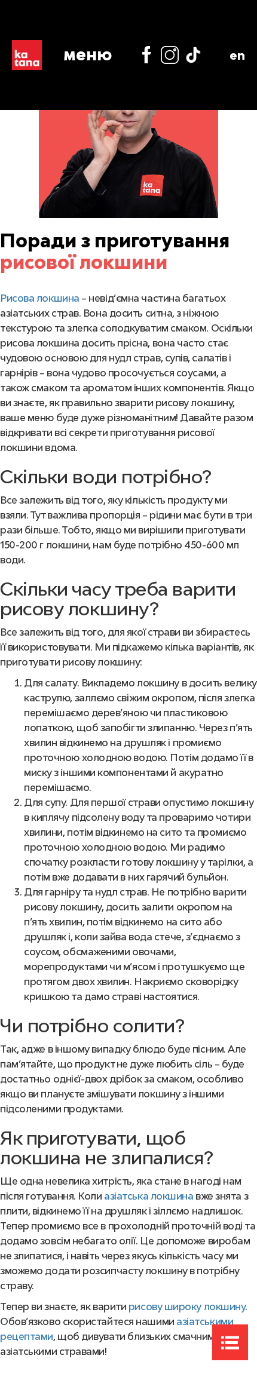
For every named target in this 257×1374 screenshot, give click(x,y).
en (237, 55)
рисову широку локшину (187, 1306)
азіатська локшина (148, 1196)
